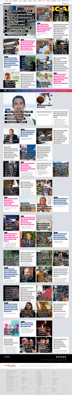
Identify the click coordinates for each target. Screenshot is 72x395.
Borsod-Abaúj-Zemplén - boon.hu (12, 376)
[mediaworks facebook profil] (64, 366)
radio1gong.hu (54, 389)
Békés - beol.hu (9, 375)
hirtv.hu (23, 381)
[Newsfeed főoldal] (7, 357)
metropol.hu (54, 372)
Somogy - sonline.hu (9, 389)
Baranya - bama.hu (9, 374)
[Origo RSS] (65, 357)
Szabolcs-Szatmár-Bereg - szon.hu (12, 390)
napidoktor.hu (39, 379)
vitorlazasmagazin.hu (40, 384)
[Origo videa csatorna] (63, 357)
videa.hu (53, 383)
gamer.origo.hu (39, 376)
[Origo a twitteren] (59, 357)
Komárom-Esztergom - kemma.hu (12, 386)
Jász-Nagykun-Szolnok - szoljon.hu (12, 385)
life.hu (53, 373)
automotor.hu (39, 374)
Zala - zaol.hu (24, 373)
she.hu (53, 375)
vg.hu (23, 388)
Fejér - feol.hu (8, 380)
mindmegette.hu (39, 380)
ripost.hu (53, 371)
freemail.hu (54, 380)
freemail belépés (65, 3)
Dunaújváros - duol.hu (10, 379)
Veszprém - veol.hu (25, 372)
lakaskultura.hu (39, 375)
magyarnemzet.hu (25, 379)
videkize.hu (39, 385)
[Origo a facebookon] (56, 357)
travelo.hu (38, 381)
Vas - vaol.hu (24, 371)
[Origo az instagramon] (61, 357)
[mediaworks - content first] (10, 366)
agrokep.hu (24, 389)
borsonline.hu (39, 392)
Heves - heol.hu (9, 384)
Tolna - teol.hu (8, 391)
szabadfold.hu (24, 380)
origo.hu (23, 383)
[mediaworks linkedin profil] (66, 366)
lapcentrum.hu (54, 384)
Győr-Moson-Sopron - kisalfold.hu (12, 381)
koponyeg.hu (54, 381)
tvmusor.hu (39, 386)
